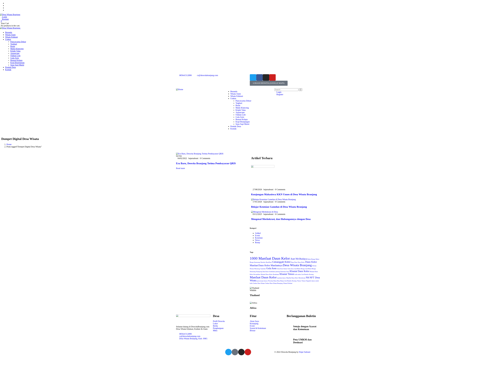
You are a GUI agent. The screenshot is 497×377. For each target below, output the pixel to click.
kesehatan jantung (274, 271)
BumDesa (269, 262)
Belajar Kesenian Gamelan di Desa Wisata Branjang (279, 206)
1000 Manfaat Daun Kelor (270, 258)
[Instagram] (266, 77)
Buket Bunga (311, 259)
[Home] (179, 89)
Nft (307, 277)
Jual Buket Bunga (299, 268)
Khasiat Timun (287, 274)
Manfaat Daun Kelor (263, 277)
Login (4, 17)
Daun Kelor (301, 262)
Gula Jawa (291, 268)
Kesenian (259, 238)
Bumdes (263, 262)
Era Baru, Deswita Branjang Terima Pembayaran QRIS (206, 163)
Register (5, 19)
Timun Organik (306, 281)
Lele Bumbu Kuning (307, 274)
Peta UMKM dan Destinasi (302, 341)
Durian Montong (255, 268)
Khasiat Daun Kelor (299, 271)
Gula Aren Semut (282, 268)
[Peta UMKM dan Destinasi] (290, 339)
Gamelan (263, 268)
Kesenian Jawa (284, 271)
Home (9, 144)
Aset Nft (294, 258)
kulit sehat (298, 274)
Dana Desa (294, 262)
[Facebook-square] (235, 352)
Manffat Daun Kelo (292, 278)
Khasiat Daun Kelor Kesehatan (270, 274)
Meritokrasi (301, 278)
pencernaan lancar (262, 281)
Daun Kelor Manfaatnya (270, 265)
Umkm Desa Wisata (259, 283)
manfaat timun (281, 278)
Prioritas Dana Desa (274, 281)
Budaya (303, 258)
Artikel (258, 233)
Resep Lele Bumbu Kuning (288, 281)
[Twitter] (253, 77)
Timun (299, 281)
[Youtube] (272, 77)
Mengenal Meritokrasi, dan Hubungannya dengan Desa (281, 219)
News (257, 240)
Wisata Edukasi (287, 283)
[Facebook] (259, 77)
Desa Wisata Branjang (297, 265)
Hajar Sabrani (304, 352)
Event (257, 235)
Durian (314, 265)
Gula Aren (271, 268)
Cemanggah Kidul (281, 262)
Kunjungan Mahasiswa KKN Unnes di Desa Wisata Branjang (284, 194)
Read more (180, 168)
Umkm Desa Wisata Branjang (274, 283)
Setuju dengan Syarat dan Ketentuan (304, 328)
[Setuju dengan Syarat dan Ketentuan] (290, 326)
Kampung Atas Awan (262, 271)
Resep (257, 242)
